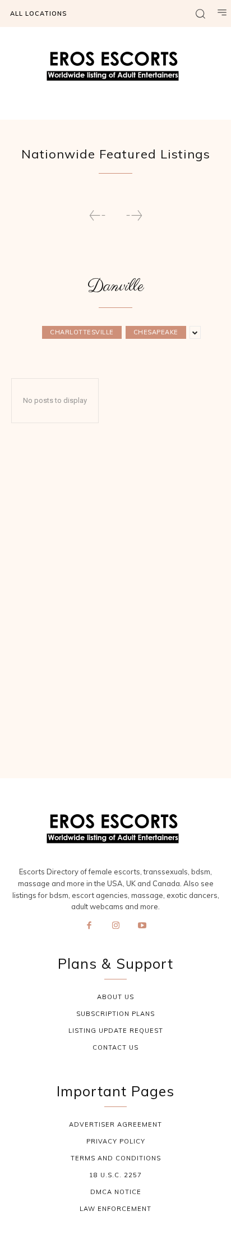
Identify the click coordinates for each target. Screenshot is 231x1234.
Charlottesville (82, 332)
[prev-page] (97, 215)
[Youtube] (142, 926)
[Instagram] (115, 926)
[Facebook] (89, 926)
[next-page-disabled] (134, 215)
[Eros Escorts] (115, 69)
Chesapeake (155, 332)
